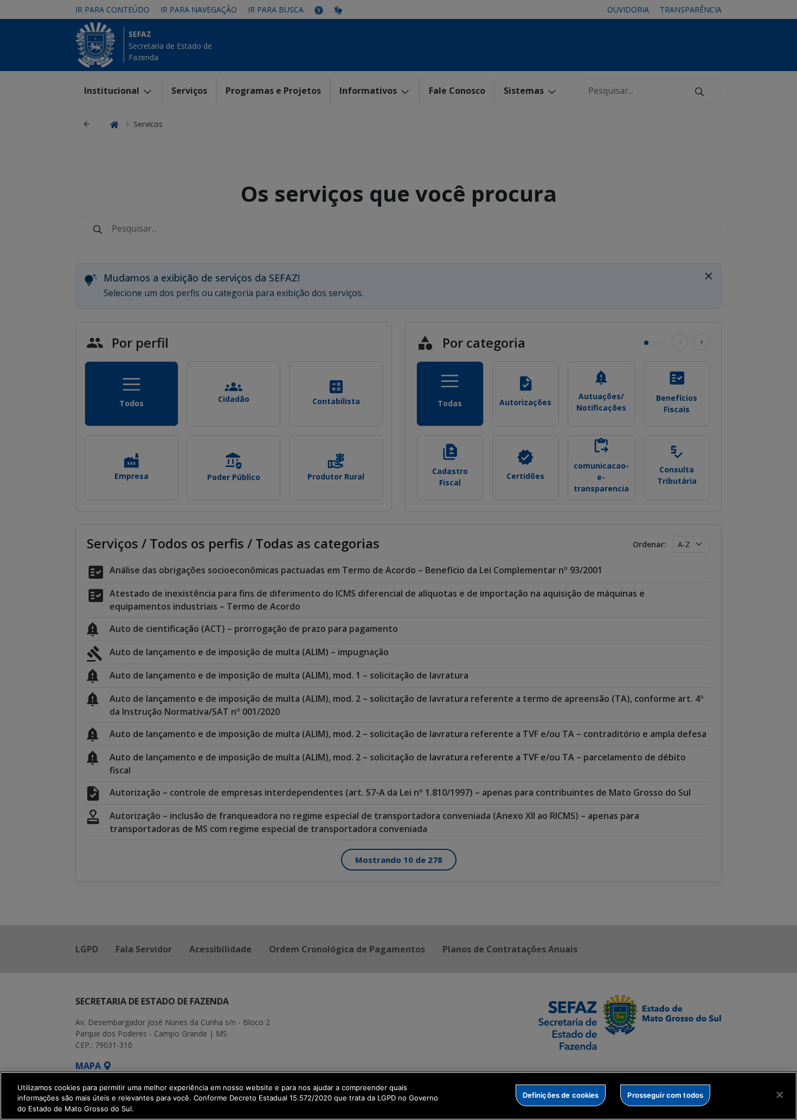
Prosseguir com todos (665, 1094)
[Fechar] (780, 1094)
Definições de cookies (561, 1094)
